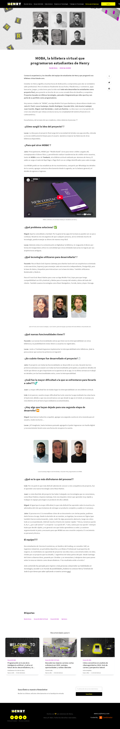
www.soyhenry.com (101, 713)
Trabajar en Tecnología (77, 4)
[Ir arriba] (109, 76)
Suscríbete (89, 694)
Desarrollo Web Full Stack (41, 619)
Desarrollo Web (38, 4)
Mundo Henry (28, 4)
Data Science (49, 4)
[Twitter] (109, 82)
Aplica (108, 4)
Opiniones (64, 619)
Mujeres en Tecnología (61, 4)
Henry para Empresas (92, 4)
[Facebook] (109, 88)
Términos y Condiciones (24, 721)
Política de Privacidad (12, 721)
